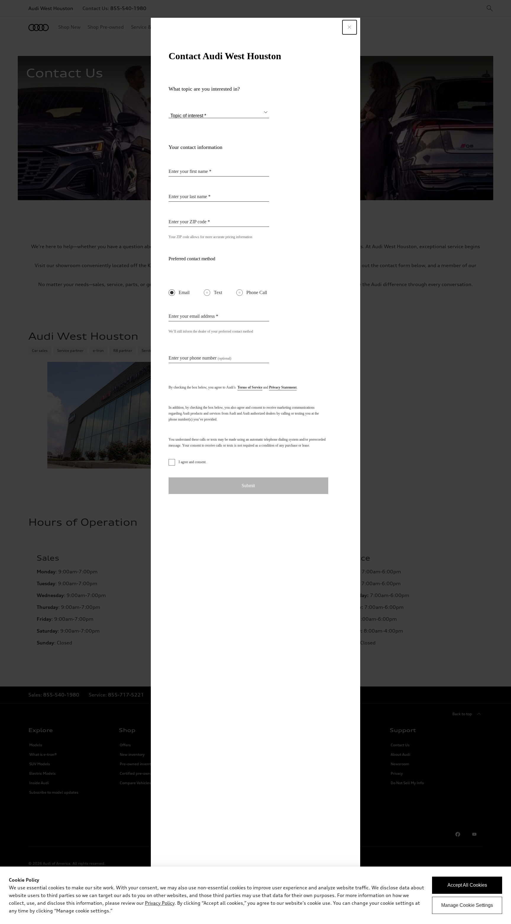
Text (218, 292)
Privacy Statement (283, 387)
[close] (349, 27)
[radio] (172, 292)
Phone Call (256, 292)
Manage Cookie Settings (467, 905)
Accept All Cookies (467, 885)
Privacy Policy (159, 903)
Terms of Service (249, 387)
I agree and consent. (192, 462)
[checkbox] (172, 462)
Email (184, 292)
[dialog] (255, 895)
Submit (248, 485)
